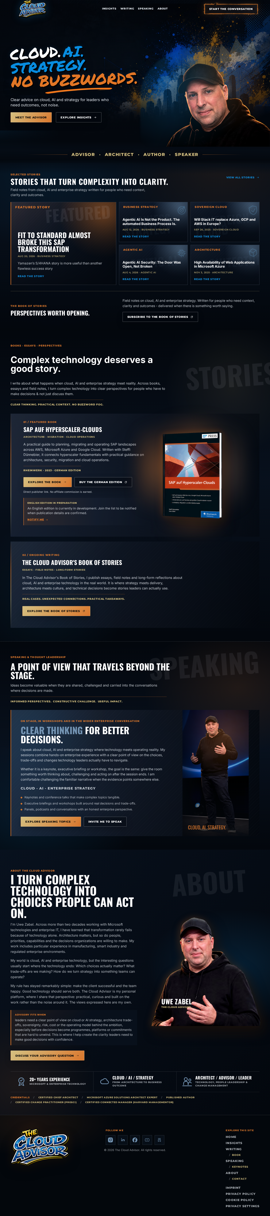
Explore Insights (76, 117)
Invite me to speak (105, 821)
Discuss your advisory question (44, 1055)
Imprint (233, 1187)
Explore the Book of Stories (53, 611)
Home (231, 1137)
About (163, 8)
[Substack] (159, 1140)
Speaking (146, 8)
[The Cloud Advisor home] (32, 9)
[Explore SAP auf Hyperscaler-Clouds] (192, 475)
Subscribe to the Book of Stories (157, 316)
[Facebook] (135, 1140)
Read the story (31, 276)
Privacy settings (242, 1206)
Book (236, 1155)
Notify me (35, 519)
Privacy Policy (240, 1194)
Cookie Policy (240, 1200)
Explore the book (44, 482)
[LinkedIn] (123, 1140)
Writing (127, 8)
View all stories (240, 177)
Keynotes (240, 1166)
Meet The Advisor (31, 117)
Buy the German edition (100, 482)
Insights (109, 8)
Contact (239, 1178)
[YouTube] (147, 1140)
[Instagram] (110, 1140)
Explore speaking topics (47, 821)
